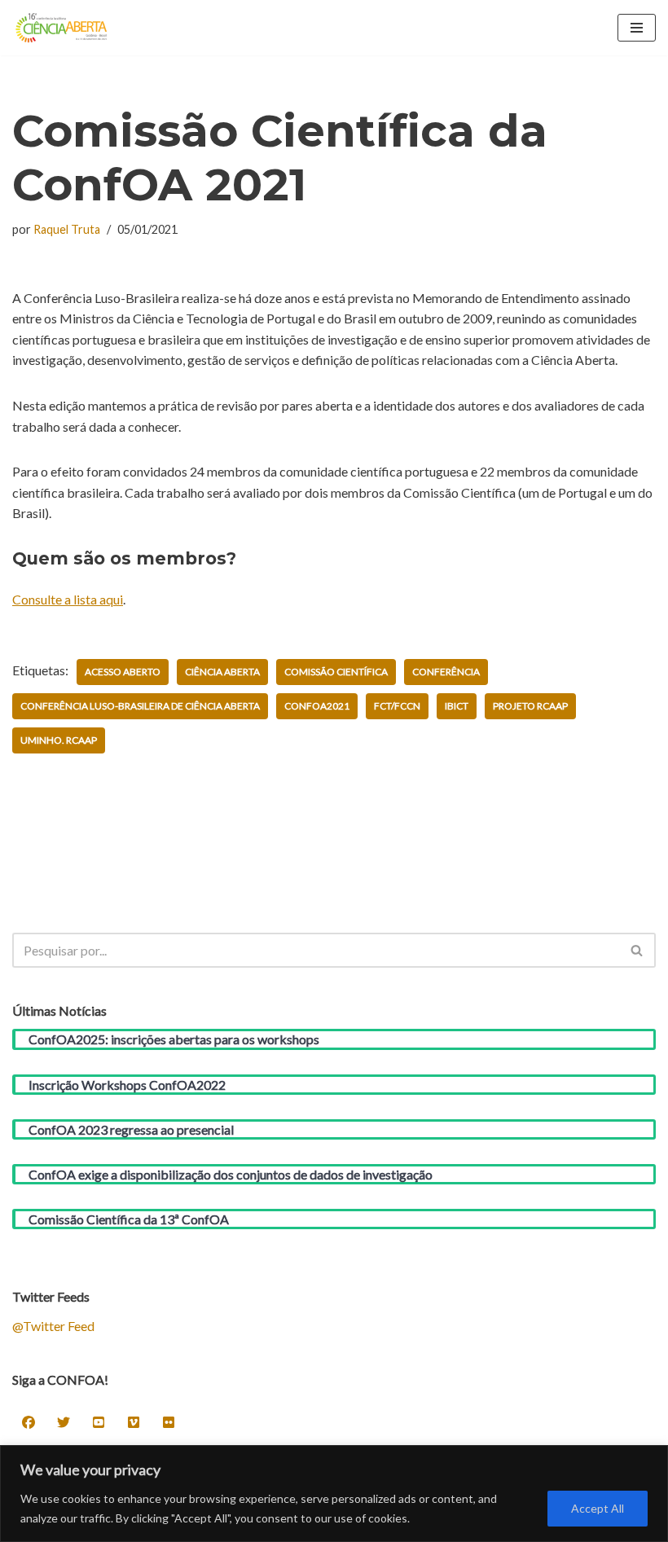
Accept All (597, 1508)
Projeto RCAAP (530, 706)
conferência (446, 672)
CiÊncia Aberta (222, 672)
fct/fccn (397, 706)
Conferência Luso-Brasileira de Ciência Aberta (140, 706)
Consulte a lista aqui (67, 599)
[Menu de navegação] (636, 28)
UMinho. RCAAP (58, 740)
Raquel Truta (66, 229)
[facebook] (28, 1422)
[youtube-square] (98, 1422)
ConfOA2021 (316, 706)
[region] (334, 1493)
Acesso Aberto (122, 672)
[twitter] (63, 1422)
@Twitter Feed (53, 1325)
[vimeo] (133, 1422)
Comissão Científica (336, 672)
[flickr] (168, 1422)
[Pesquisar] (637, 950)
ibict (456, 706)
